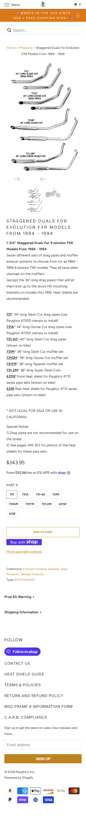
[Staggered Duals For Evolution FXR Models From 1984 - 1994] (42, 117)
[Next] (30, 179)
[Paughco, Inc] (43, 4)
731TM (29, 504)
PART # (12, 485)
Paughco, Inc (25, 772)
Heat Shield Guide (24, 674)
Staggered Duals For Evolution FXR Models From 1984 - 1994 (38, 227)
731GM (13, 504)
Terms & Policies (22, 685)
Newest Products (32, 574)
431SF (63, 504)
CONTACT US (17, 663)
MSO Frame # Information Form (38, 706)
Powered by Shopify (18, 778)
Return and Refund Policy (34, 695)
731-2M (46, 504)
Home (11, 48)
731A (25, 494)
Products (25, 48)
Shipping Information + (23, 612)
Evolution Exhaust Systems (41, 569)
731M (55, 494)
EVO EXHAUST (24, 579)
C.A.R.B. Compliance (25, 717)
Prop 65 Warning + (19, 597)
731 (12, 494)
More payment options (24, 552)
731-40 (40, 494)
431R (12, 513)
